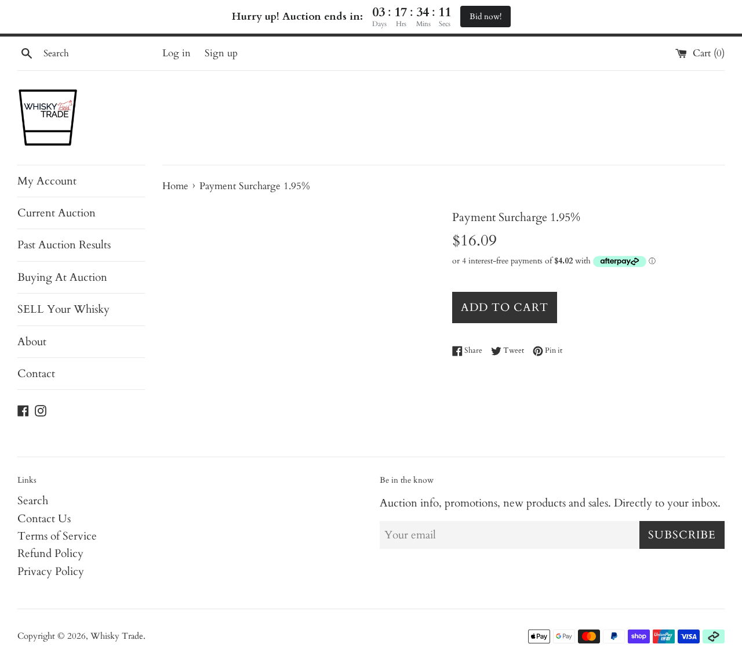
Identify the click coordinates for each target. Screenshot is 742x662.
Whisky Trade (116, 636)
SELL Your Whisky (63, 309)
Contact (36, 373)
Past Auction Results (64, 244)
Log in (176, 53)
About (31, 341)
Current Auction (56, 212)
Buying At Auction (62, 277)
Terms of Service (57, 536)
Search (32, 500)
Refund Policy (50, 553)
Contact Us (44, 518)
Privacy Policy (50, 571)
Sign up (221, 53)
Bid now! (485, 16)
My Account (47, 181)
